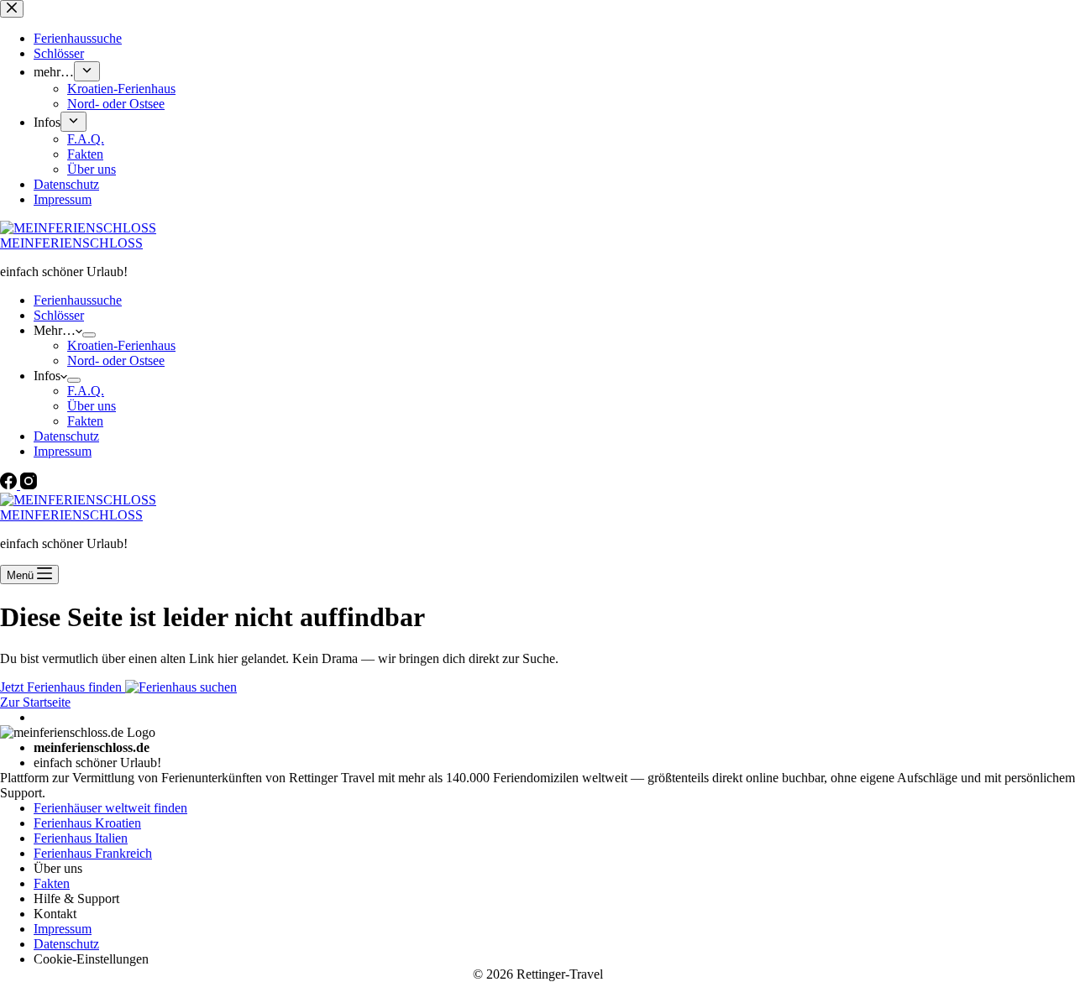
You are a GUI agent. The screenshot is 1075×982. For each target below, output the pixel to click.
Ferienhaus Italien (81, 838)
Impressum (63, 451)
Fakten (85, 421)
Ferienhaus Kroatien (87, 823)
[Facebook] (10, 485)
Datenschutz (66, 436)
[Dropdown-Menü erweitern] (89, 334)
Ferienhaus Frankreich (93, 853)
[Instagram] (28, 485)
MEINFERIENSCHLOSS (71, 243)
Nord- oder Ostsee (116, 360)
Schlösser (59, 315)
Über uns (91, 406)
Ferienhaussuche (78, 300)
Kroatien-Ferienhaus (121, 345)
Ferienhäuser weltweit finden (110, 808)
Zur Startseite (35, 702)
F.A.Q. (85, 391)
